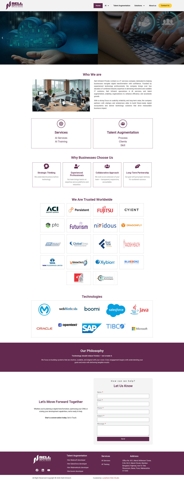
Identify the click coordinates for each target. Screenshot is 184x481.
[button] (2, 38)
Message (101, 424)
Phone (99, 408)
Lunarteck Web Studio (110, 478)
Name (99, 392)
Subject (100, 416)
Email (99, 400)
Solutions (138, 6)
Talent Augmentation (121, 6)
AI (105, 6)
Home (98, 6)
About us (152, 6)
